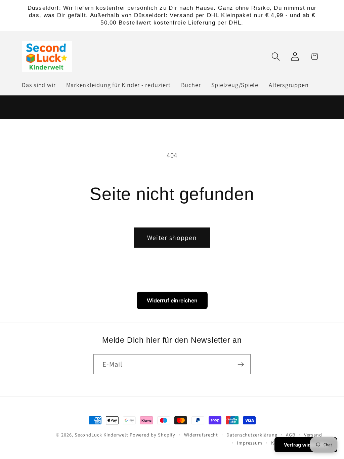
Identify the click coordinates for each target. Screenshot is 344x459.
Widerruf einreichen (172, 300)
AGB (290, 434)
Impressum (249, 443)
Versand (313, 434)
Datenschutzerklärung (251, 434)
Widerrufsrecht (201, 434)
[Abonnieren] (240, 364)
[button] (276, 56)
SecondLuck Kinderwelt (101, 434)
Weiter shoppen (172, 237)
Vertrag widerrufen (306, 445)
